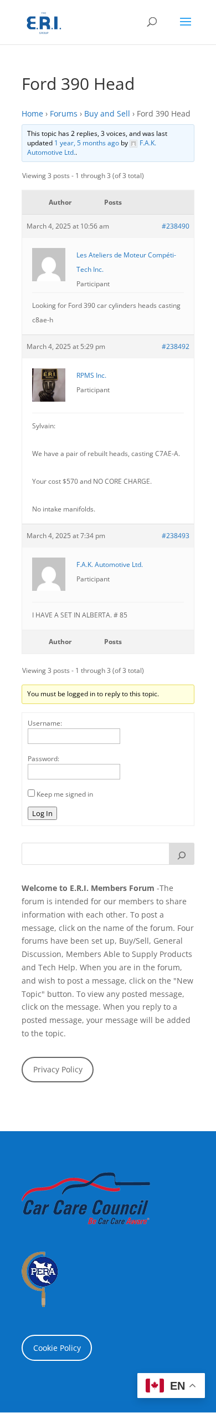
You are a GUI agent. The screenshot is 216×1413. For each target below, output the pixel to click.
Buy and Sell (107, 113)
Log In (42, 813)
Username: (45, 723)
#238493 (175, 535)
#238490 (175, 226)
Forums (64, 113)
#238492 (175, 346)
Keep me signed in (65, 794)
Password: (43, 758)
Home (32, 113)
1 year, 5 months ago (86, 143)
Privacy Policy (58, 1069)
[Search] (181, 854)
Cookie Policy (57, 1348)
